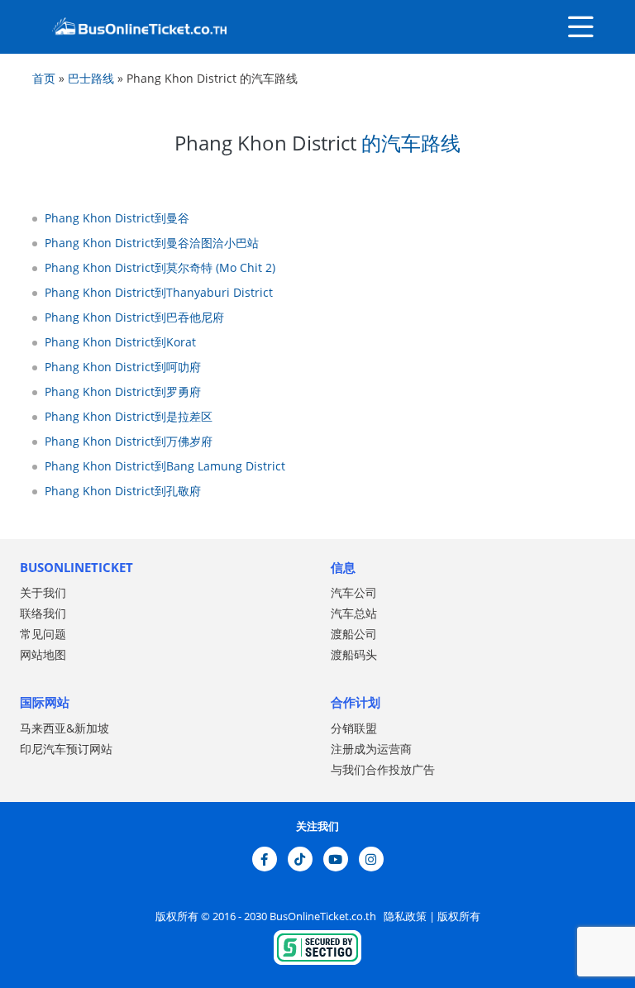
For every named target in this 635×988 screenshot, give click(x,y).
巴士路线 (91, 78)
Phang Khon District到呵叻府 (123, 367)
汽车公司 (354, 592)
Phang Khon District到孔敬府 (123, 491)
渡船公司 (354, 634)
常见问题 (43, 634)
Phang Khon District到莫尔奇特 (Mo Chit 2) (160, 267)
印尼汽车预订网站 (66, 749)
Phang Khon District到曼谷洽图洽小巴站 (152, 243)
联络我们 (43, 613)
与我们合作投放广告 (383, 769)
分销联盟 (354, 728)
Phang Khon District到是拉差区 (128, 416)
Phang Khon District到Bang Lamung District (165, 466)
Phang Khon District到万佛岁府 (128, 441)
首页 (43, 78)
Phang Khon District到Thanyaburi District (159, 292)
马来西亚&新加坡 (64, 728)
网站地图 (43, 654)
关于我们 (43, 592)
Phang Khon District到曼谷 (117, 218)
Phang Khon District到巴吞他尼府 (134, 317)
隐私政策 (404, 916)
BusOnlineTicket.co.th (324, 916)
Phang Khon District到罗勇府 (123, 391)
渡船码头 (354, 654)
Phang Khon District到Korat (120, 342)
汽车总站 (354, 613)
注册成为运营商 (371, 749)
